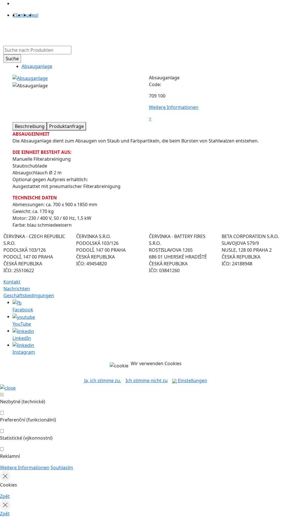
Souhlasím (62, 467)
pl (36, 15)
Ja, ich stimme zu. (102, 380)
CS (15, 15)
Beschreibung (30, 126)
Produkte (68, 31)
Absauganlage (37, 66)
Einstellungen (192, 380)
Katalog (115, 31)
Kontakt (11, 282)
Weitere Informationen (24, 467)
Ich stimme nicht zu (147, 380)
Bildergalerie (141, 31)
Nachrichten (16, 289)
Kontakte (169, 31)
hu (26, 15)
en (20, 15)
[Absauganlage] (30, 78)
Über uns (92, 31)
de (31, 15)
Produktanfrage (66, 126)
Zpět (5, 496)
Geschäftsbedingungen (28, 295)
